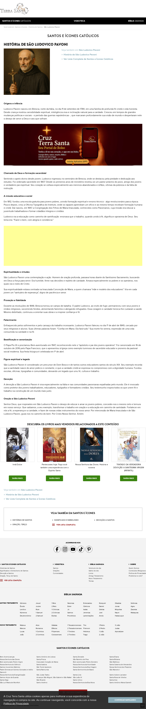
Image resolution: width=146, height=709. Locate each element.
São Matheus (114, 662)
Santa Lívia (77, 675)
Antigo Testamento (96, 576)
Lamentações (88, 616)
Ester (69, 606)
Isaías (85, 609)
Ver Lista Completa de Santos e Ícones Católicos (88, 59)
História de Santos (36, 27)
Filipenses (56, 631)
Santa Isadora (41, 665)
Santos (55, 568)
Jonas (117, 606)
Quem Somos (134, 568)
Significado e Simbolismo (66, 520)
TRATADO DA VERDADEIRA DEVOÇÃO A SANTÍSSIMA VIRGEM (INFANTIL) (128, 467)
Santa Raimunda (42, 670)
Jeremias (86, 613)
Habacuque (119, 616)
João (22, 635)
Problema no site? (136, 576)
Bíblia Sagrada (97, 564)
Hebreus (86, 631)
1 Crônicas (55, 609)
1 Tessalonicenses (74, 625)
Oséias (101, 609)
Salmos (70, 613)
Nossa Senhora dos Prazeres (120, 667)
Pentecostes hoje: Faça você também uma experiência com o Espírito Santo (54, 467)
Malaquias (134, 613)
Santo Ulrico (77, 680)
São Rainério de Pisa (81, 659)
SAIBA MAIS (17, 478)
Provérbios (71, 616)
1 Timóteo (71, 631)
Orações (56, 571)
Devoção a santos (105, 520)
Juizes (38, 606)
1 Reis (54, 603)
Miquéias (118, 609)
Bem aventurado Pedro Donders (85, 662)
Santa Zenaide (78, 657)
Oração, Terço (19, 524)
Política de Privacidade (137, 573)
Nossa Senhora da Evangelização (12, 675)
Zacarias (134, 609)
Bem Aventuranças (7, 657)
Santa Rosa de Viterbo (118, 677)
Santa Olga (4, 680)
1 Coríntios (40, 631)
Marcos (23, 628)
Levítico (23, 609)
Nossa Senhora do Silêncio (10, 665)
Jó (68, 609)
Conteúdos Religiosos (137, 571)
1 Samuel (39, 613)
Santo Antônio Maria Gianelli (120, 683)
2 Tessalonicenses (74, 628)
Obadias (118, 603)
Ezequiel (102, 603)
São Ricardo (40, 680)
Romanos (39, 628)
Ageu (133, 606)
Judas (117, 628)
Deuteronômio (25, 616)
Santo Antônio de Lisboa (45, 657)
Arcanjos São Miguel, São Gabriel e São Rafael (54, 677)
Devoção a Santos (7, 573)
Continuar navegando (125, 700)
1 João (101, 631)
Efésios (54, 628)
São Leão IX (77, 677)
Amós (101, 616)
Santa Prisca (41, 659)
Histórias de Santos (22, 520)
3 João (117, 625)
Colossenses (57, 635)
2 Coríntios (40, 635)
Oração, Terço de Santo (9, 576)
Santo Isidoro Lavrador (118, 675)
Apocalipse (119, 631)
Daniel (101, 606)
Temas (91, 581)
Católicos (16, 21)
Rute (37, 609)
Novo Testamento (95, 578)
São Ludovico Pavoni (52, 27)
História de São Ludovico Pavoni (80, 54)
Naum (117, 613)
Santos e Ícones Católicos (14, 564)
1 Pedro (102, 625)
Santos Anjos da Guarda (9, 677)
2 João (101, 635)
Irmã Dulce (17, 464)
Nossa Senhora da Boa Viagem (85, 667)
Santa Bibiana (115, 659)
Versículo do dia (95, 568)
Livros (91, 573)
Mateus (23, 625)
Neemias (70, 603)
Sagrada (136, 21)
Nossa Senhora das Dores (10, 659)
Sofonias (134, 603)
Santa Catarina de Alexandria (120, 665)
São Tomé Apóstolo (43, 667)
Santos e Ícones (21, 27)
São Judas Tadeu (42, 675)
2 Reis (54, 606)
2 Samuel (39, 616)
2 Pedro (102, 628)
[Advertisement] (92, 8)
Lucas (22, 631)
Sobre (133, 564)
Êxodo (22, 606)
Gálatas (54, 625)
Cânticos (86, 606)
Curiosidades (58, 573)
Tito (84, 625)
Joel (100, 613)
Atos (37, 625)
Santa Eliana (114, 657)
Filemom (86, 628)
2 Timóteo (71, 635)
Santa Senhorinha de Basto (83, 670)
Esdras (54, 616)
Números (23, 613)
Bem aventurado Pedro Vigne (11, 662)
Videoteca (59, 564)
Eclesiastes (87, 603)
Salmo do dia (94, 571)
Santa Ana (113, 680)
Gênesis (23, 603)
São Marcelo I (115, 670)
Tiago (85, 635)
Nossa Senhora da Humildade (84, 665)
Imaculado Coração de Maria (47, 662)
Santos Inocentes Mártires (10, 667)
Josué (38, 603)
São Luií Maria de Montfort (10, 683)
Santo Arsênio (41, 683)
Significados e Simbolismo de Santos (14, 571)
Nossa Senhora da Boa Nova (84, 683)
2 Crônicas (56, 613)
